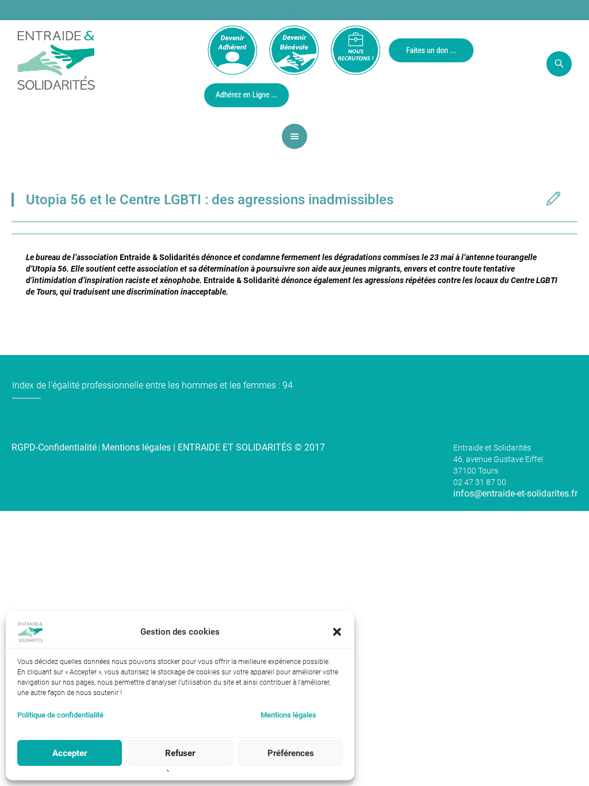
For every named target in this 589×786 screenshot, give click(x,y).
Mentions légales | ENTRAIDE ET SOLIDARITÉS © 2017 (213, 447)
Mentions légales (288, 715)
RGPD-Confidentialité (54, 447)
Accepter (69, 753)
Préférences (290, 753)
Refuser (180, 753)
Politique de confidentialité (60, 715)
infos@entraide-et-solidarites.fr (515, 493)
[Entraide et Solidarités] (56, 59)
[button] (337, 632)
